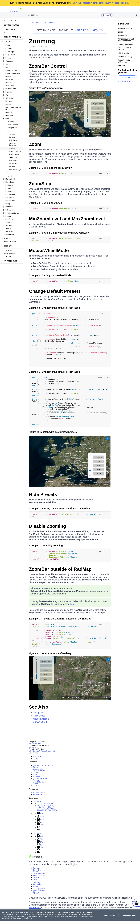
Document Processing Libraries (9, 253)
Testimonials (37, 794)
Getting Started (12, 128)
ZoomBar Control (48, 66)
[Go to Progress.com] (35, 857)
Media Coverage (39, 875)
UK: (45, 805)
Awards (36, 872)
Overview (10, 121)
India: (45, 807)
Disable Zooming (47, 526)
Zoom (35, 144)
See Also (38, 707)
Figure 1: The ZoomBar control (46, 88)
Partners (36, 780)
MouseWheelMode (49, 250)
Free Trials (37, 756)
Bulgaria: (46, 809)
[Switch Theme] (136, 15)
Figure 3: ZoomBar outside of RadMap (50, 653)
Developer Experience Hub (43, 765)
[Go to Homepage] (21, 11)
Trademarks (35, 907)
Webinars (36, 776)
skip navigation (15, 11)
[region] (70, 915)
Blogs (35, 774)
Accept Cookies (109, 915)
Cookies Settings (129, 915)
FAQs (35, 786)
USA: (45, 803)
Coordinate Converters (12, 144)
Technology (37, 870)
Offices (35, 879)
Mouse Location (14, 154)
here (72, 604)
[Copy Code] (107, 174)
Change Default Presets (55, 291)
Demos (35, 767)
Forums (36, 773)
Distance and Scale (15, 151)
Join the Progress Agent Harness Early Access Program (100, 3)
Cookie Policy (42, 916)
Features (44, 22)
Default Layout (13, 157)
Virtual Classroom (39, 782)
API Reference (10, 261)
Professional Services (41, 778)
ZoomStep (40, 183)
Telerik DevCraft (35, 744)
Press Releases (39, 874)
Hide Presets (43, 494)
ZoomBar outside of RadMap (60, 569)
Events (9, 173)
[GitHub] (38, 827)
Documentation (38, 769)
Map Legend (13, 160)
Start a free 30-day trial (88, 30)
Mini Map (12, 134)
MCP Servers (34, 751)
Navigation (12, 137)
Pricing (35, 758)
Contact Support (127, 77)
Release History (39, 771)
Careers (36, 877)
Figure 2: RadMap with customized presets (53, 432)
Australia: (47, 811)
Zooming (12, 148)
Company (36, 868)
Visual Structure (12, 125)
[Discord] (38, 830)
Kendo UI (32, 747)
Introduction (10, 20)
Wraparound (13, 163)
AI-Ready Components (47, 751)
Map (37, 22)
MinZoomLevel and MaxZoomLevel (67, 218)
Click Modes (13, 140)
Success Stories (39, 793)
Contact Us (37, 801)
